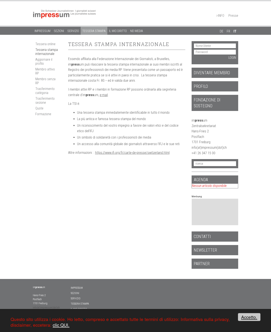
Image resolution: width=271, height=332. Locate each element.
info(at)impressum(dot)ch (46, 307)
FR (228, 31)
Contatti (202, 236)
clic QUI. (61, 325)
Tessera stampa (94, 31)
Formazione (43, 114)
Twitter (236, 10)
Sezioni (59, 31)
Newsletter (205, 250)
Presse (233, 16)
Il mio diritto (118, 31)
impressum (42, 31)
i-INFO (220, 16)
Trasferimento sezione (45, 101)
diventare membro (212, 72)
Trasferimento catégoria (45, 91)
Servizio (73, 31)
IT (235, 31)
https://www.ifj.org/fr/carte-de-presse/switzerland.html (132, 153)
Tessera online (45, 44)
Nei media (136, 31)
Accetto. (249, 317)
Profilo (201, 86)
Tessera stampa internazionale (46, 52)
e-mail (104, 95)
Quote (39, 108)
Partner (202, 263)
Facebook (229, 10)
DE (221, 31)
